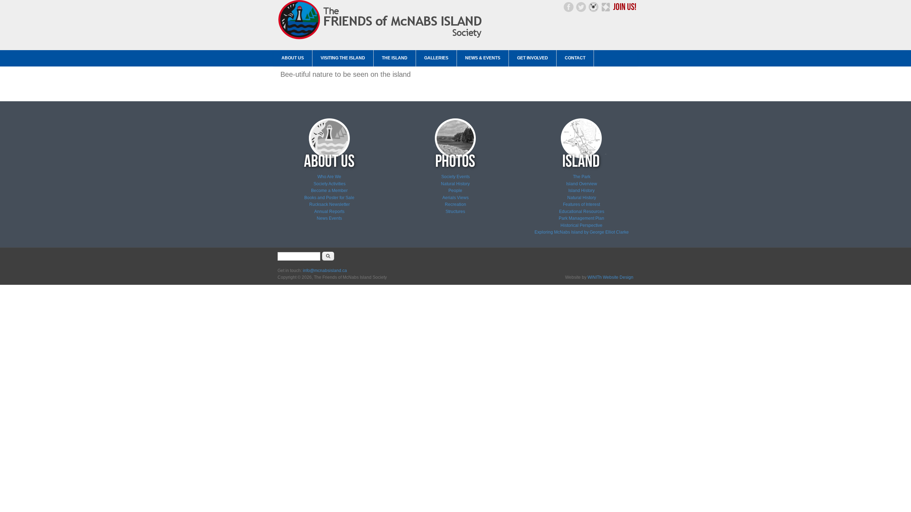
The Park (581, 176)
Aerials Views (455, 197)
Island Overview (581, 183)
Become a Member (329, 190)
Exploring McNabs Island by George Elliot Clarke (582, 232)
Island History (581, 190)
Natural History (455, 183)
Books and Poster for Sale (329, 197)
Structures (455, 211)
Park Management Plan (581, 218)
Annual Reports (329, 211)
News (322, 218)
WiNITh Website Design (610, 277)
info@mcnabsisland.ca (325, 270)
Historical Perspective (581, 225)
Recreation (455, 204)
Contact (575, 57)
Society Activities (330, 183)
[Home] (382, 39)
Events (335, 218)
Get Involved (532, 57)
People (455, 190)
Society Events (455, 176)
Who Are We (329, 176)
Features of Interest (581, 204)
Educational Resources (581, 211)
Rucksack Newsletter (329, 204)
